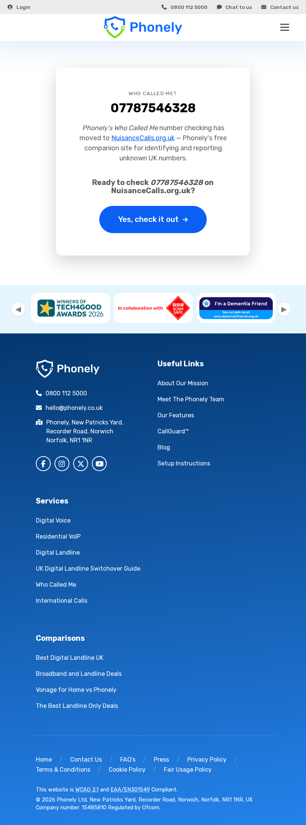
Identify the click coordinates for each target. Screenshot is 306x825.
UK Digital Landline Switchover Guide (88, 568)
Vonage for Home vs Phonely (76, 689)
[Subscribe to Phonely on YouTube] (99, 463)
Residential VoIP (58, 536)
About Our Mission (182, 383)
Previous (18, 309)
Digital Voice (53, 520)
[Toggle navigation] (285, 27)
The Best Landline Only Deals (77, 705)
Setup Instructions (183, 463)
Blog (163, 447)
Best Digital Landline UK (69, 657)
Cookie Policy (127, 769)
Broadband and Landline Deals (79, 673)
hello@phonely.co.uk (74, 407)
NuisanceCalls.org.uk (143, 138)
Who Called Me (56, 584)
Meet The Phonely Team (190, 399)
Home (44, 759)
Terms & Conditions (63, 769)
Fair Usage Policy (188, 769)
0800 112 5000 (189, 7)
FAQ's (127, 759)
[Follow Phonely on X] (80, 463)
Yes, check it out (148, 219)
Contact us (284, 7)
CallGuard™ (173, 431)
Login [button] (23, 7)
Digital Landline (58, 552)
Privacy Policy (207, 759)
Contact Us (86, 759)
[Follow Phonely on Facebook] (43, 463)
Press (161, 759)
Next (284, 309)
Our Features (175, 415)
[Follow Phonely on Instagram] (61, 463)
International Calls (61, 600)
